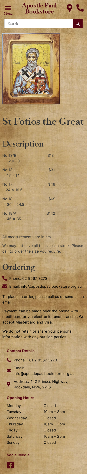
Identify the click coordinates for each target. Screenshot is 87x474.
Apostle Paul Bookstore (39, 8)
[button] (8, 8)
